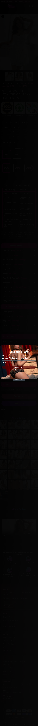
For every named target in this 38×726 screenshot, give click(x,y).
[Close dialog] (36, 347)
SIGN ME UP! (19, 367)
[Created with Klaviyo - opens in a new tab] (19, 380)
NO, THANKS (19, 371)
